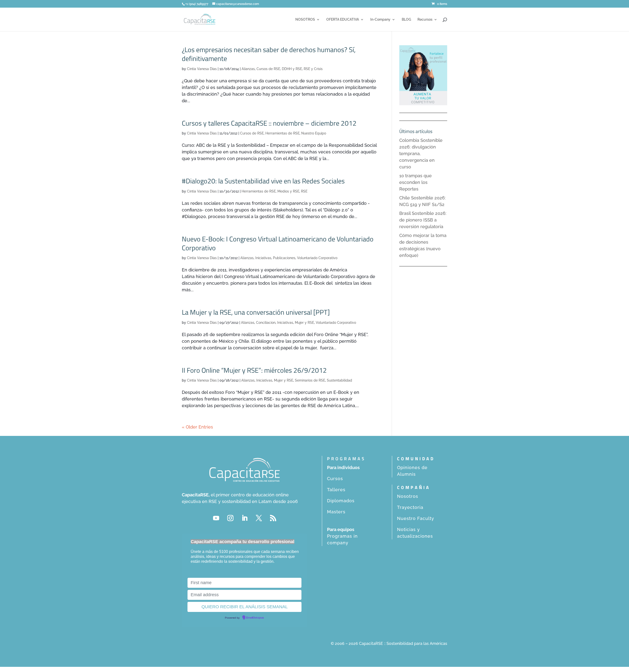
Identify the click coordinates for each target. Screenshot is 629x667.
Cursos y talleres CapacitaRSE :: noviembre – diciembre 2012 (269, 123)
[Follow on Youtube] (216, 518)
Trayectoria (410, 507)
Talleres (336, 489)
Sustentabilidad (339, 380)
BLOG (406, 19)
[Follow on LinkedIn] (244, 518)
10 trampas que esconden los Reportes (415, 182)
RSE (304, 191)
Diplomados (341, 500)
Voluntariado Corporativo (317, 258)
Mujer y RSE (304, 323)
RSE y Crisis (313, 69)
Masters (336, 511)
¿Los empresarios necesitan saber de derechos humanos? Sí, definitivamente (269, 54)
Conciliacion (265, 323)
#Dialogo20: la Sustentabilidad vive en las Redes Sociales (263, 181)
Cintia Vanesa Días (202, 69)
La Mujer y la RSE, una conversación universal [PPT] (256, 312)
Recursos (424, 19)
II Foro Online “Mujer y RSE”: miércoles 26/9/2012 (254, 370)
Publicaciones (284, 258)
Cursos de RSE (268, 69)
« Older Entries (197, 427)
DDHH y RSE (292, 69)
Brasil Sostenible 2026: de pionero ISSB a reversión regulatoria (422, 220)
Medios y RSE (288, 191)
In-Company (380, 19)
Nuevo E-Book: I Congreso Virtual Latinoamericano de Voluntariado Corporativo (277, 243)
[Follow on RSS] (273, 518)
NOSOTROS (305, 19)
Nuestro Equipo (313, 133)
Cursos (335, 478)
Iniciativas (263, 258)
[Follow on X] (259, 518)
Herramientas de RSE (282, 133)
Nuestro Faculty (415, 518)
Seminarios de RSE (310, 380)
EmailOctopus (255, 618)
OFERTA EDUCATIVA (342, 19)
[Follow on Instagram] (230, 518)
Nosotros (407, 496)
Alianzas (248, 69)
